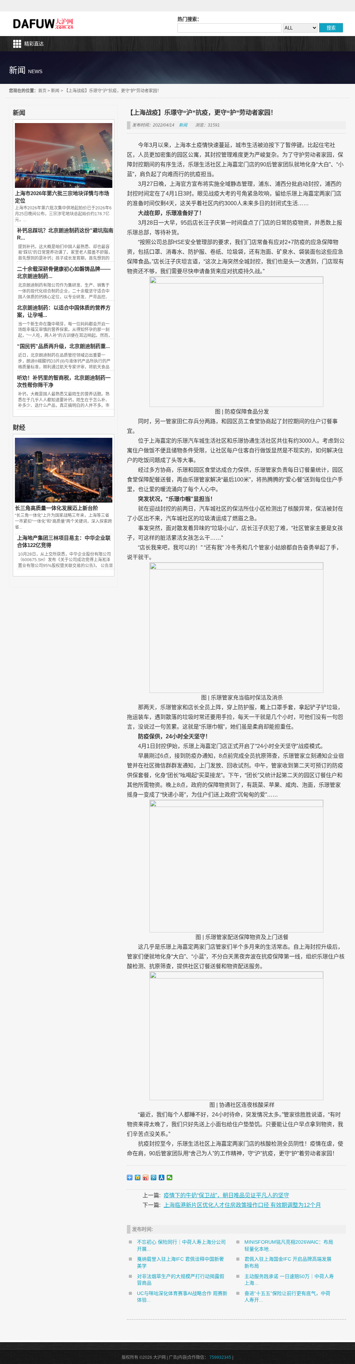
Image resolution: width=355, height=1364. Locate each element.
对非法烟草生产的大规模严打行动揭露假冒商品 (180, 1280)
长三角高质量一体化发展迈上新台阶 (56, 508)
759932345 (220, 1357)
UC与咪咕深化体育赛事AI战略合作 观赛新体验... (182, 1297)
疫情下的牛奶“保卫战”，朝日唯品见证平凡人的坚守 (226, 1195)
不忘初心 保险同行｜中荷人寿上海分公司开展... (181, 1245)
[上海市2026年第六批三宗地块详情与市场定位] (63, 186)
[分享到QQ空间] (138, 1177)
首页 (42, 90)
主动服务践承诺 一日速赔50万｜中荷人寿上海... (289, 1280)
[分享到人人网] (162, 1177)
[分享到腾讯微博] (154, 1177)
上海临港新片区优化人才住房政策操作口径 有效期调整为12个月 (242, 1205)
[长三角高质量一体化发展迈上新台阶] (63, 501)
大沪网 (44, 23)
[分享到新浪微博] (146, 1177)
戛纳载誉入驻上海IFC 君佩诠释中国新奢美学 (180, 1262)
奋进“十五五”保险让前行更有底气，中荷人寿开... (287, 1297)
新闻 (55, 90)
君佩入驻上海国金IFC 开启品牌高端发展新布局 (287, 1262)
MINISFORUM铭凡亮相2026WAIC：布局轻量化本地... (288, 1245)
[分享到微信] (170, 1177)
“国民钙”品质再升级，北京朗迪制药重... (63, 346)
